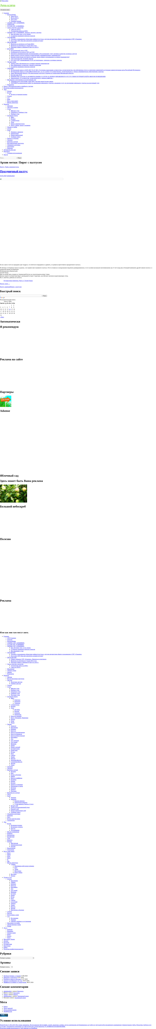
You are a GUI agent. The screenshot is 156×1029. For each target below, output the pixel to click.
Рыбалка (9, 929)
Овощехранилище (16, 845)
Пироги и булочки (13, 138)
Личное (6, 941)
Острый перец (15, 748)
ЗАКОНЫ (10, 68)
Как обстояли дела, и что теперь (21, 34)
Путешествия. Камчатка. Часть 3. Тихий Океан (18, 280)
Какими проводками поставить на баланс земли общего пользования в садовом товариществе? (40, 57)
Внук (8, 853)
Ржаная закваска (19, 801)
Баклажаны (14, 727)
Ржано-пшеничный (17, 135)
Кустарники (14, 918)
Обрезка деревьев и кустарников (21, 921)
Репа (12, 753)
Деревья (13, 920)
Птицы (13, 876)
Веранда (9, 840)
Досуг (5, 928)
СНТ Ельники (11, 638)
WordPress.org (8, 1011)
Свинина (17, 703)
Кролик (16, 711)
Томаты (13, 903)
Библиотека (10, 835)
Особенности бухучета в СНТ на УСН (22, 52)
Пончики (14, 791)
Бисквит (13, 771)
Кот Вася (13, 874)
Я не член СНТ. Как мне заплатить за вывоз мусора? (27, 40)
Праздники (10, 146)
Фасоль (13, 758)
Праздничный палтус (14, 171)
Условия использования (14, 153)
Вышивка (10, 931)
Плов (12, 721)
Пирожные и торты (17, 786)
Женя (8, 858)
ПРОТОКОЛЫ (11, 42)
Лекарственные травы (14, 924)
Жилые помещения (13, 832)
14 (9, 309)
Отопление (10, 849)
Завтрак (9, 677)
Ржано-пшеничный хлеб (18, 810)
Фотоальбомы (11, 14)
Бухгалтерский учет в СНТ (19, 50)
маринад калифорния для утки (13, 980)
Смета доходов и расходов (15, 27)
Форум (6, 154)
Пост (8, 817)
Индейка (17, 709)
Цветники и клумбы (13, 923)
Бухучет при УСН (16, 75)
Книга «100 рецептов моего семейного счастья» (18, 86)
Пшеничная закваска (20, 802)
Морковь (13, 744)
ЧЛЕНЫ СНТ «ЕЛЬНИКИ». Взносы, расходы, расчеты (24, 32)
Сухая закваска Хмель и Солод (23, 804)
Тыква (13, 757)
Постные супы (15, 695)
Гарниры (10, 766)
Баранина (17, 701)
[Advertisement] (54, 343)
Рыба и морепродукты (18, 124)
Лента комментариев (10, 1010)
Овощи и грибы (12, 127)
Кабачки (13, 729)
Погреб (13, 846)
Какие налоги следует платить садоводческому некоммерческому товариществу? (36, 55)
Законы (9, 672)
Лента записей (8, 1008)
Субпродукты (15, 120)
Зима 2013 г (14, 16)
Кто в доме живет (12, 101)
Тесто (9, 794)
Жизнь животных (12, 102)
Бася (15, 867)
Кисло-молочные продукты (15, 678)
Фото (8, 937)
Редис (12, 897)
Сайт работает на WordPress (28, 1028)
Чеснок (13, 763)
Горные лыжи (11, 933)
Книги (9, 936)
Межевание (10, 669)
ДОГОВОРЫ (11, 37)
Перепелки (17, 714)
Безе (12, 773)
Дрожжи (13, 797)
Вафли (13, 776)
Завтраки (10, 106)
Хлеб (8, 130)
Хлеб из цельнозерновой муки (20, 807)
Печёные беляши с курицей (12, 976)
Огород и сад (8, 877)
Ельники (6, 13)
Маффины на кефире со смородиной (15, 982)
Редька (13, 752)
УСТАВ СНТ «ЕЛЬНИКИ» (15, 26)
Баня (8, 99)
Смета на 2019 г (16, 29)
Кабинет (9, 833)
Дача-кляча (7, 5)
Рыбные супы (15, 114)
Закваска (13, 799)
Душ (8, 838)
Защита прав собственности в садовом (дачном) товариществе (30, 63)
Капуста (13, 731)
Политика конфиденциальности (13, 88)
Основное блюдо (12, 696)
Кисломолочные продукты (15, 143)
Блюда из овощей (16, 716)
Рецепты (6, 104)
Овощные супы (15, 691)
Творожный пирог (23, 996)
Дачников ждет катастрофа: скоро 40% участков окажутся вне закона (32, 81)
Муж (8, 856)
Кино (9, 934)
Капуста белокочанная (18, 732)
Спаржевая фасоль (16, 762)
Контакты (7, 151)
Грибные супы (15, 693)
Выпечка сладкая (12, 141)
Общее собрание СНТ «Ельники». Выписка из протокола (28, 659)
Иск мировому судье (17, 651)
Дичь (12, 122)
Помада (13, 789)
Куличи (13, 783)
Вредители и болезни (17, 910)
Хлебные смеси (15, 137)
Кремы (13, 781)
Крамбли (13, 779)
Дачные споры (11, 62)
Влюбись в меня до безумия (12, 979)
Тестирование (15, 830)
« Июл (2, 317)
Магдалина (17, 871)
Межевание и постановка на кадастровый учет (21, 80)
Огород (9, 96)
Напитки (10, 148)
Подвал (9, 91)
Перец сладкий (15, 747)
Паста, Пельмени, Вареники (19, 718)
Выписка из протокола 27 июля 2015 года (24, 45)
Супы (9, 109)
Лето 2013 (14, 19)
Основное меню (5, 9)
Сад (8, 97)
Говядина (17, 700)
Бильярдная (10, 836)
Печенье (13, 788)
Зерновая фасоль (16, 760)
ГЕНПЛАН (10, 24)
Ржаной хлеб (15, 809)
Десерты (9, 140)
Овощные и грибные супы (19, 112)
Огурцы (13, 893)
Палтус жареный (5, 287)
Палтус (2, 167)
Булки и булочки (16, 775)
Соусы (9, 128)
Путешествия (8, 944)
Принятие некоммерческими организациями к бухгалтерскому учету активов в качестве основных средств (44, 53)
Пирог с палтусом (15, 287)
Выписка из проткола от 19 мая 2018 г (22, 44)
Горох (12, 765)
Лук (12, 739)
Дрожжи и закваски (17, 132)
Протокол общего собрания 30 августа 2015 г (25, 47)
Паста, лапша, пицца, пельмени (20, 125)
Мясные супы (15, 110)
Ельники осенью (16, 21)
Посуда (13, 828)
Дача (5, 89)
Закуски (9, 680)
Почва (9, 926)
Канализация (11, 848)
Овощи (9, 724)
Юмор (5, 947)
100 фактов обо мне (10, 150)
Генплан (9, 639)
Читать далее (5, 283)
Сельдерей (14, 902)
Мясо (12, 117)
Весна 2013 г (15, 18)
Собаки (13, 864)
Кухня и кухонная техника (19, 94)
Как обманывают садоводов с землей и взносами (26, 65)
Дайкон (13, 882)
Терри (5, 994)
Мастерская (14, 843)
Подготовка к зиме (13, 915)
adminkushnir (11, 176)
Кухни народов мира (13, 819)
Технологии (11, 820)
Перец (13, 745)
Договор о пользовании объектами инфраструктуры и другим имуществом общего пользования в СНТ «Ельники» (46, 39)
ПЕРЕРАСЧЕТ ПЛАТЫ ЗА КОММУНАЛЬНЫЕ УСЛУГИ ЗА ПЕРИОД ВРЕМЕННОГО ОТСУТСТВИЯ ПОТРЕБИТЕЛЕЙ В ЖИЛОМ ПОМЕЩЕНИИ (58, 76)
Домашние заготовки (13, 145)
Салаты (9, 685)
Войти (6, 1006)
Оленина (17, 713)
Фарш (12, 722)
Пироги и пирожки (17, 784)
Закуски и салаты (12, 107)
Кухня (9, 93)
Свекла (13, 755)
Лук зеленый (15, 740)
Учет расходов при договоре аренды (22, 58)
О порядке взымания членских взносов (23, 36)
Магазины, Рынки (9, 939)
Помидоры (14, 750)
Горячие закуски (16, 683)
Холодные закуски (16, 682)
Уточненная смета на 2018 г (19, 31)
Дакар (16, 869)
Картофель (14, 737)
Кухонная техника (16, 825)
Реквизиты (10, 84)
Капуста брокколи (16, 734)
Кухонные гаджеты (17, 827)
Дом (5, 822)
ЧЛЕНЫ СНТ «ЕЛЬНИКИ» (15, 646)
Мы (8, 861)
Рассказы (6, 942)
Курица (13, 119)
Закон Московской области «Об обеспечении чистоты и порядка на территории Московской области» (42, 73)
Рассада (9, 913)
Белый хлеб (14, 805)
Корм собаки (18, 872)
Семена (9, 911)
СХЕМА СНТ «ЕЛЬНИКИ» (16, 23)
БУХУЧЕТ (10, 49)
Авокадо (13, 726)
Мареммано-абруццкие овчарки (24, 866)
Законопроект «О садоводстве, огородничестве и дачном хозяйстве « (32, 78)
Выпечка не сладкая (13, 792)
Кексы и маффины (16, 778)
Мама (9, 854)
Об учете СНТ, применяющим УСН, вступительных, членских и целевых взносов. (36, 60)
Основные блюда (12, 115)
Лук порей (14, 742)
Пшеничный (15, 133)
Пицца (13, 719)
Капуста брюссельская (18, 735)
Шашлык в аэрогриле (10, 977)
